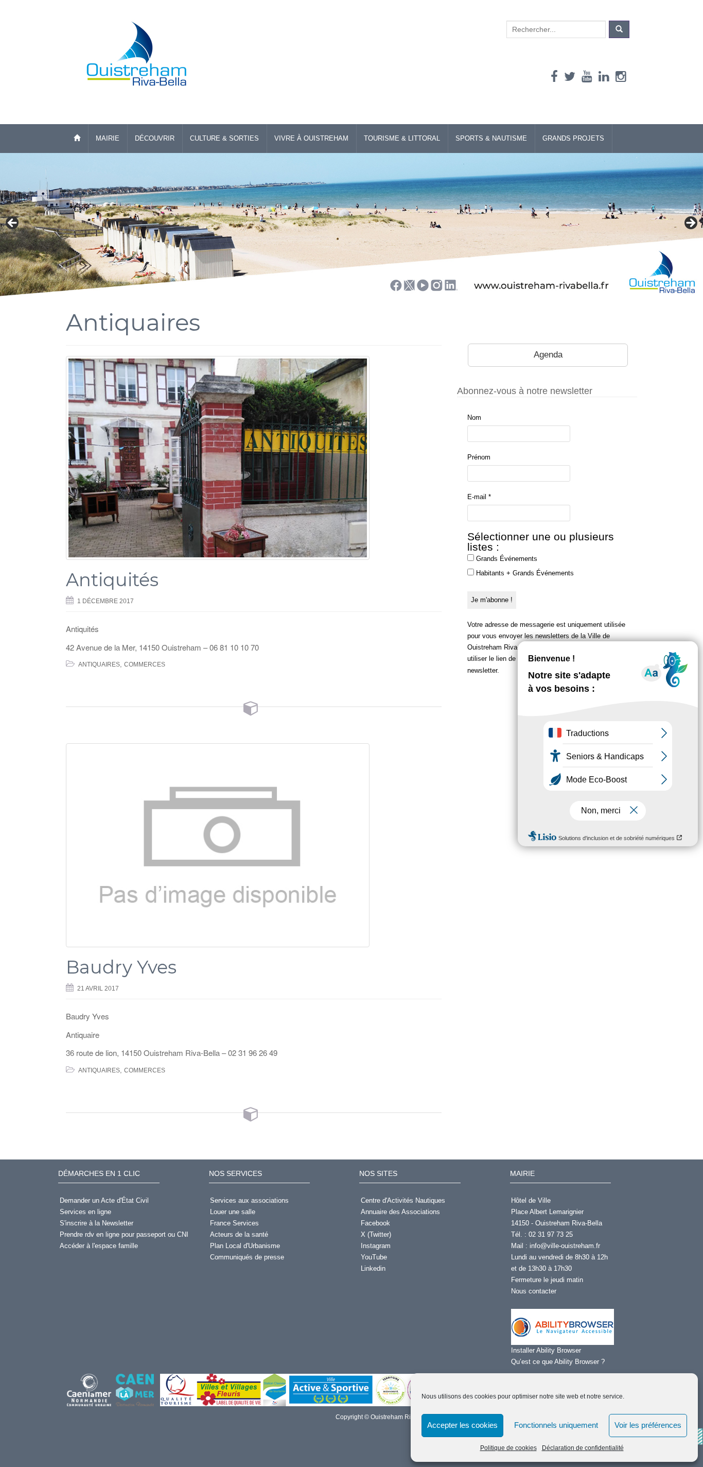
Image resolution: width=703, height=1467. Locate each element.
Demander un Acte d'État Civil (104, 1200)
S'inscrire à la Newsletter (96, 1223)
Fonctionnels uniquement (556, 1425)
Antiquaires (99, 664)
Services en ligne (85, 1212)
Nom (474, 417)
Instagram (376, 1246)
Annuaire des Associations (400, 1212)
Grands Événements (505, 558)
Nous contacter (533, 1291)
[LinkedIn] (604, 76)
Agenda (548, 355)
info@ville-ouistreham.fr (565, 1246)
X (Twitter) (376, 1234)
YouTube (374, 1257)
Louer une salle (232, 1212)
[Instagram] (621, 76)
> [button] (690, 223)
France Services (234, 1223)
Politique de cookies (508, 1448)
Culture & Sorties (224, 138)
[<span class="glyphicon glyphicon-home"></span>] (77, 138)
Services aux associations (249, 1200)
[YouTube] (587, 76)
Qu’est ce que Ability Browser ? (558, 1362)
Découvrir (154, 138)
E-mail (479, 497)
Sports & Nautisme (491, 138)
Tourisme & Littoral (402, 138)
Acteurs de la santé (239, 1234)
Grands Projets (573, 138)
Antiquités (112, 580)
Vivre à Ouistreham (311, 138)
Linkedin (373, 1268)
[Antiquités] (254, 458)
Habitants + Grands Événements (524, 573)
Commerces (144, 664)
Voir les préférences (647, 1425)
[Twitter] (569, 76)
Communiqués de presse (247, 1257)
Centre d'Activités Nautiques (403, 1200)
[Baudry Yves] (254, 845)
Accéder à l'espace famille (99, 1246)
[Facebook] (554, 76)
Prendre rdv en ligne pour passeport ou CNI (124, 1234)
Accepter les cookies (462, 1425)
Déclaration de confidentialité (583, 1448)
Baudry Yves (121, 967)
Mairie (107, 138)
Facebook (375, 1223)
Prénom (478, 457)
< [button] (13, 223)
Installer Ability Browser (546, 1350)
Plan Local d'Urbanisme (245, 1246)
